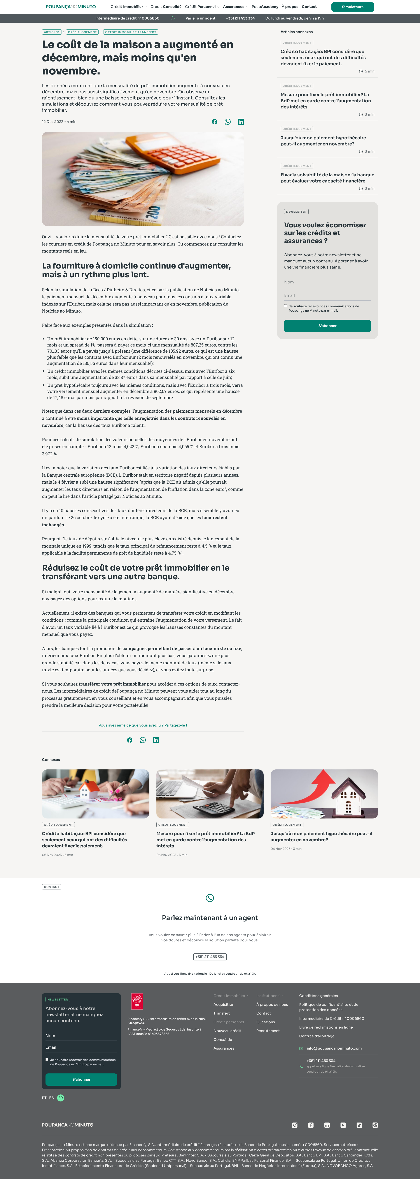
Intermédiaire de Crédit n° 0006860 (331, 1018)
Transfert (222, 1013)
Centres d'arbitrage (316, 1036)
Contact (263, 1013)
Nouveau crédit (227, 1031)
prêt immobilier (70, 338)
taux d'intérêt (131, 510)
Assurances (224, 1048)
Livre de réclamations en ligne (326, 1027)
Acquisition (224, 1004)
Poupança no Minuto (114, 244)
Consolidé (223, 1039)
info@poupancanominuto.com (334, 1048)
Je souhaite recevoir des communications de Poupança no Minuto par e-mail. (324, 308)
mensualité (95, 591)
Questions (265, 1022)
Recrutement (268, 1031)
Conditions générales (318, 995)
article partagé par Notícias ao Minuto (122, 496)
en (51, 1098)
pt (44, 1098)
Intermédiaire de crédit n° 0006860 (127, 18)
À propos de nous (272, 1004)
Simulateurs (353, 7)
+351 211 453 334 (240, 18)
